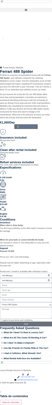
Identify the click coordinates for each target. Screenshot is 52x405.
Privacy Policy (6, 387)
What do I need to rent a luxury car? (24, 332)
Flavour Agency (34, 383)
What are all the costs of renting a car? (25, 337)
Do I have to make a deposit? (19, 343)
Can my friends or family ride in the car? (26, 348)
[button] (26, 10)
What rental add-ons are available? (22, 358)
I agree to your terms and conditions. (17, 320)
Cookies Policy (20, 387)
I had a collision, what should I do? (22, 353)
